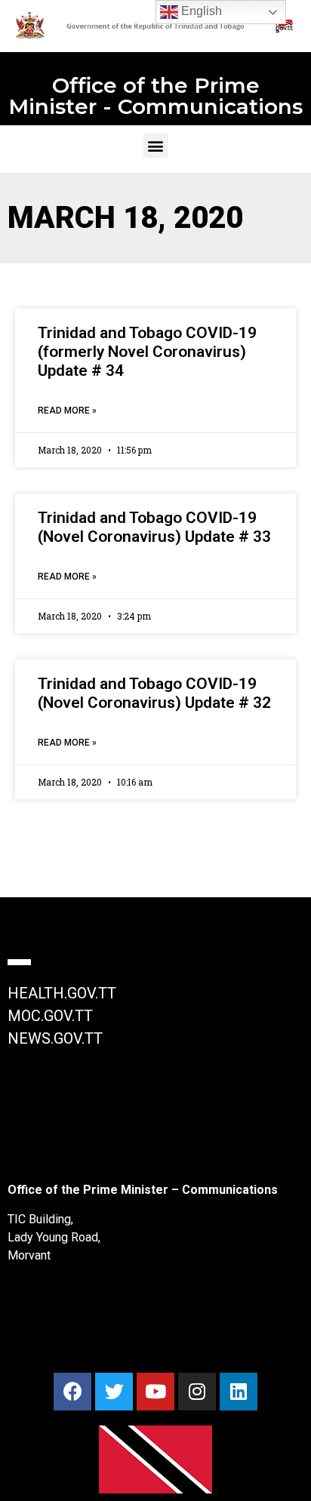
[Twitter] (114, 1391)
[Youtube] (155, 1391)
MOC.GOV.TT (50, 1016)
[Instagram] (197, 1391)
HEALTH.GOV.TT (62, 993)
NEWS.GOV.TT (55, 1038)
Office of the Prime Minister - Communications (155, 95)
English (200, 11)
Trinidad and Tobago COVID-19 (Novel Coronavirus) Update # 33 (154, 527)
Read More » (67, 410)
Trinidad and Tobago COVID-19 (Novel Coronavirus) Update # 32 (154, 693)
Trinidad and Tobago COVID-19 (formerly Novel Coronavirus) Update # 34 (147, 352)
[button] (155, 145)
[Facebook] (72, 1391)
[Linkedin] (238, 1391)
